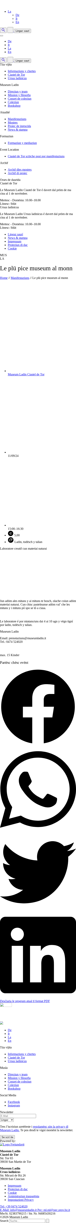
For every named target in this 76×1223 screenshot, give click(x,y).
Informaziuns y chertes (22, 71)
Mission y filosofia (19, 95)
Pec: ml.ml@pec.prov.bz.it (53, 1210)
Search (4, 1220)
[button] (9, 11)
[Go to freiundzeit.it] (12, 1144)
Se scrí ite (7, 1137)
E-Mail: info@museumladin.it (18, 1210)
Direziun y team (17, 91)
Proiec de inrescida (19, 126)
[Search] (47, 1221)
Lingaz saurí (22, 30)
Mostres (13, 122)
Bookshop (14, 105)
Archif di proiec (17, 173)
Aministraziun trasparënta (23, 1196)
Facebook (14, 1102)
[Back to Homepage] (21, 1019)
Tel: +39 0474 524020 (13, 1206)
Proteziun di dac (18, 245)
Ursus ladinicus (17, 78)
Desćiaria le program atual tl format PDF (25, 1001)
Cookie (12, 248)
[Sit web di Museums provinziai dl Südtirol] (1, 1023)
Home (4, 278)
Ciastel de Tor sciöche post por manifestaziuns (36, 156)
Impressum (14, 241)
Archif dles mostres (20, 169)
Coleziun (13, 102)
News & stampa (17, 129)
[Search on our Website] (3, 30)
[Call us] (10, 30)
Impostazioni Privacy (21, 1199)
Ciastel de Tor (16, 74)
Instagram (14, 1105)
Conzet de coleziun (19, 98)
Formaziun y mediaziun (22, 143)
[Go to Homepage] (21, 4)
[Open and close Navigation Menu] (1, 35)
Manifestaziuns (17, 119)
